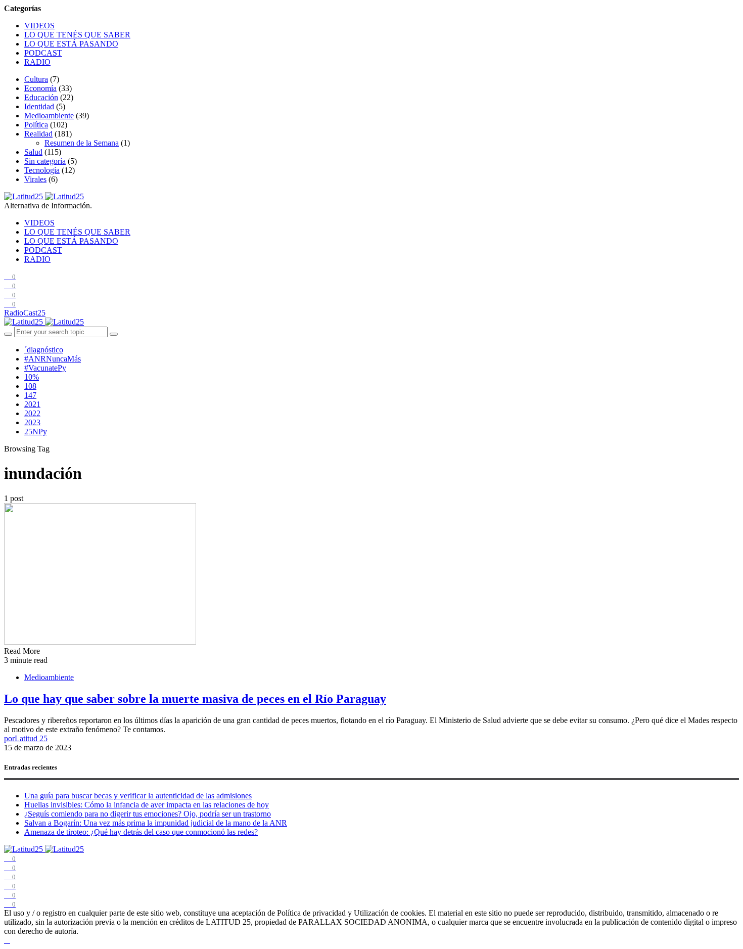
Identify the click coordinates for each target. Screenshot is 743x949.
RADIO (37, 62)
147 (30, 395)
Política (36, 124)
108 (30, 386)
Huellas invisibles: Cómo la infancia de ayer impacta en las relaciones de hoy (146, 804)
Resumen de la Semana (81, 143)
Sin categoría (45, 161)
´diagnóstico (43, 349)
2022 (32, 413)
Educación (41, 97)
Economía (40, 88)
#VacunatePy (45, 368)
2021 (32, 404)
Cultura (36, 79)
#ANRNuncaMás (52, 358)
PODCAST (43, 53)
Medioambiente (49, 115)
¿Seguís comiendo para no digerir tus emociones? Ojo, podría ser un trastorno (147, 813)
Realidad (38, 133)
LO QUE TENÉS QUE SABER (77, 34)
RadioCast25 (24, 312)
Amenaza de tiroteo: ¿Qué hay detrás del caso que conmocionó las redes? (141, 832)
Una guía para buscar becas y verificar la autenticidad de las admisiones (138, 795)
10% (31, 377)
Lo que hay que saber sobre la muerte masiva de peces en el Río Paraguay (195, 698)
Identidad (39, 106)
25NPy (35, 431)
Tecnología (42, 170)
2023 (32, 422)
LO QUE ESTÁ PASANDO (71, 43)
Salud (33, 152)
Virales (35, 179)
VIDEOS (39, 25)
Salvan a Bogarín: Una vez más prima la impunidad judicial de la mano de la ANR (155, 823)
